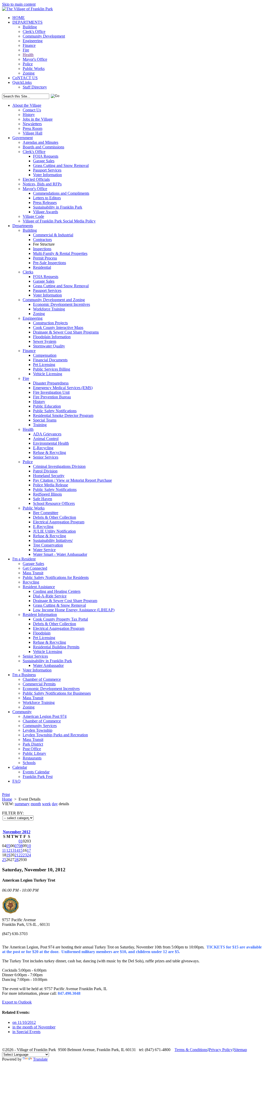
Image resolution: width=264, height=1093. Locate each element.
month (36, 804)
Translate (40, 1059)
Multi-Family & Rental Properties (60, 253)
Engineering (33, 41)
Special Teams (44, 420)
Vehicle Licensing (47, 374)
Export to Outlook (17, 1002)
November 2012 (16, 832)
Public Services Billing (51, 369)
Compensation (44, 355)
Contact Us (32, 110)
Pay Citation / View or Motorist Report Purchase (72, 480)
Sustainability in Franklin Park (57, 207)
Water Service (44, 550)
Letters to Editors (47, 198)
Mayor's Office (35, 59)
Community (22, 712)
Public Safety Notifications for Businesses (57, 693)
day (55, 804)
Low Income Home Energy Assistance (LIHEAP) (73, 610)
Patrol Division (45, 471)
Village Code (33, 216)
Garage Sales (43, 161)
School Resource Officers (54, 503)
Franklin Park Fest (38, 776)
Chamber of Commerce (42, 679)
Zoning (29, 73)
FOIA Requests (45, 156)
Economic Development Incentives (61, 304)
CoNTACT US (25, 78)
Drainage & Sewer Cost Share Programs (66, 332)
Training (40, 425)
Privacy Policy (221, 1049)
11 (4, 850)
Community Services (40, 725)
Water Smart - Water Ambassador (60, 554)
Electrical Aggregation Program (58, 522)
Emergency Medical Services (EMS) (63, 388)
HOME (18, 17)
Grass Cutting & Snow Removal (59, 605)
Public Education (47, 406)
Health (28, 54)
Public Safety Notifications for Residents (56, 577)
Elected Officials (36, 179)
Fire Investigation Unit (51, 392)
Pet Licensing (44, 364)
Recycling (31, 582)
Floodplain (42, 633)
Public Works (34, 68)
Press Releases (45, 202)
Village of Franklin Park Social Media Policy (59, 221)
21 (16, 855)
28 (16, 859)
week (46, 804)
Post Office (32, 749)
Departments (22, 225)
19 (8, 855)
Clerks (28, 272)
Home (7, 799)
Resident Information (40, 614)
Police (28, 64)
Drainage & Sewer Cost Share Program (65, 600)
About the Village (26, 105)
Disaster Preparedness (51, 383)
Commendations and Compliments (61, 193)
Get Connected (35, 568)
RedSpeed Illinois (47, 494)
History (29, 114)
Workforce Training (49, 309)
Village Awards (45, 212)
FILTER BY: (13, 813)
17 (29, 850)
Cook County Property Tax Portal (60, 619)
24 (29, 855)
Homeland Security (48, 475)
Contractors (42, 239)
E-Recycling (43, 448)
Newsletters (32, 124)
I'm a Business (24, 675)
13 (12, 850)
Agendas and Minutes (40, 142)
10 (29, 846)
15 (21, 850)
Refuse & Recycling (49, 452)
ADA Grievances (47, 434)
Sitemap (240, 1049)
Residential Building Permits (56, 647)
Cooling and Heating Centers (56, 591)
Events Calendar (36, 772)
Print (6, 794)
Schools (29, 762)
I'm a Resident (24, 559)
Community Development (44, 36)
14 (16, 850)
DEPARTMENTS (27, 22)
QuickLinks (22, 82)
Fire (26, 50)
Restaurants (32, 758)
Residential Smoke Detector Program (63, 415)
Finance (29, 45)
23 (25, 855)
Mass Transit (33, 573)
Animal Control (46, 438)
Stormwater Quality (49, 346)
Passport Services (47, 170)
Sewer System (44, 341)
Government (22, 138)
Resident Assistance (39, 587)
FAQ (16, 781)
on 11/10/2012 (24, 1022)
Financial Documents (50, 360)
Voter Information (47, 175)
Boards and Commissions (43, 147)
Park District (33, 744)
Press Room (32, 128)
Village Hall (32, 133)
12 (8, 850)
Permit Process (45, 258)
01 (21, 841)
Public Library (34, 753)
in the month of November (33, 1027)
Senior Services (45, 457)
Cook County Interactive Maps (58, 327)
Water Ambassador (48, 665)
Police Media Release (50, 485)
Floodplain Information (52, 337)
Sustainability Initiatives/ (53, 540)
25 (4, 859)
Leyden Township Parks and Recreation (55, 735)
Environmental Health (51, 443)
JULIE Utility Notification (54, 531)
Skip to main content (19, 4)
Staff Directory (35, 87)
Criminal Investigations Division (59, 466)
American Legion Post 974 (45, 716)
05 (8, 846)
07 (16, 846)
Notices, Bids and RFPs (42, 184)
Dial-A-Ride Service (50, 596)
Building (30, 27)
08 (21, 846)
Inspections (42, 249)
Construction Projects (50, 323)
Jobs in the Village (38, 119)
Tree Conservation (48, 545)
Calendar (19, 767)
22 (21, 855)
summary (22, 804)
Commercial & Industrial (53, 235)
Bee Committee (45, 512)
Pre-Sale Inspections (49, 263)
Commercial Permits (39, 684)
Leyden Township (37, 730)
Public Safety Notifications (55, 411)
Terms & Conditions (191, 1049)
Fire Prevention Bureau (52, 397)
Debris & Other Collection (54, 517)
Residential (42, 267)
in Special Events (26, 1031)
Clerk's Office (34, 31)
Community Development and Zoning (54, 300)
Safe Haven (42, 499)
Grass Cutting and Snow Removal (61, 165)
